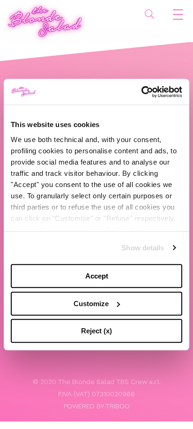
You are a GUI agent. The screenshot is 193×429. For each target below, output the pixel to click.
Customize (91, 304)
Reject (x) (96, 331)
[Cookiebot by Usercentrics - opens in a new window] (141, 92)
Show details (142, 248)
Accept (96, 276)
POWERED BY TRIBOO (97, 406)
